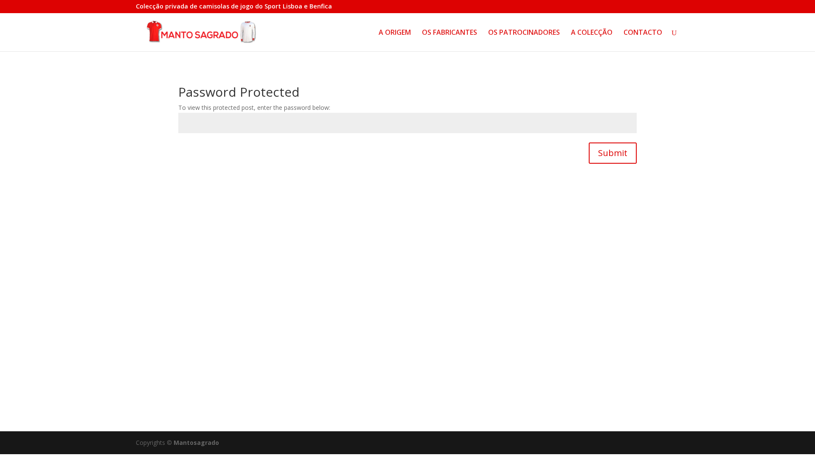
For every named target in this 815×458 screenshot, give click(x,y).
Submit (612, 153)
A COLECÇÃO (592, 33)
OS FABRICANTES (449, 33)
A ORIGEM (395, 33)
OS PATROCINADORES (524, 33)
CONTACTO (643, 33)
